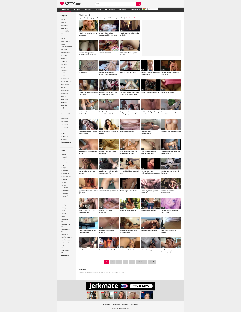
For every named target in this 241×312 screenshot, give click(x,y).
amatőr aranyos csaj (65, 251)
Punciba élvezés (65, 111)
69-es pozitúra (65, 173)
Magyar (147, 9)
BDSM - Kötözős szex (65, 32)
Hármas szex (64, 58)
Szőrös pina (64, 136)
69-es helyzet (64, 160)
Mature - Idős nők (66, 81)
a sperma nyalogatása (64, 186)
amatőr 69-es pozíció (65, 220)
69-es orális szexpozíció (64, 164)
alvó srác (63, 213)
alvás (62, 202)
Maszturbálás (65, 79)
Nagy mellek (64, 99)
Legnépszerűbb (94, 18)
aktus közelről (65, 190)
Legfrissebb (82, 18)
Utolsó (152, 262)
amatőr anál (64, 234)
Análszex (63, 22)
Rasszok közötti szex (65, 115)
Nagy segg (64, 102)
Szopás (63, 133)
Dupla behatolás (65, 52)
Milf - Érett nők (65, 90)
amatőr (63, 216)
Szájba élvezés (65, 119)
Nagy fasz (64, 96)
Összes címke (65, 255)
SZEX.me (72, 4)
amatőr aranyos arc (65, 247)
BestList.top (134, 304)
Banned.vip (116, 304)
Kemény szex (64, 61)
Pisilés (62, 108)
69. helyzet (64, 179)
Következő (141, 262)
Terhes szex (64, 139)
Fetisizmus (64, 55)
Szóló (62, 130)
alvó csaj (63, 205)
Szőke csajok (64, 124)
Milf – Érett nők (65, 93)
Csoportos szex (65, 42)
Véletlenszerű (131, 18)
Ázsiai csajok (64, 28)
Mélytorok (64, 87)
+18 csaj (63, 154)
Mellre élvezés (65, 84)
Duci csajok (64, 49)
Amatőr (63, 19)
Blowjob (63, 36)
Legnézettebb (107, 18)
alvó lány (63, 208)
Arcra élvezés (64, 25)
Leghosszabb (119, 18)
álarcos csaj (64, 193)
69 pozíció (64, 157)
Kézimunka (64, 64)
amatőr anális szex (66, 237)
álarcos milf (64, 196)
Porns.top (125, 304)
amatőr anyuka (65, 243)
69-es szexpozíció (66, 176)
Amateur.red (106, 304)
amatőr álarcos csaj (65, 225)
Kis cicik (63, 67)
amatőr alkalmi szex (65, 230)
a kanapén (64, 182)
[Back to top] (234, 306)
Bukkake (63, 39)
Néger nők (64, 105)
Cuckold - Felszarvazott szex (66, 45)
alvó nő (63, 210)
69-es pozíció (64, 170)
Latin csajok (64, 70)
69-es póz (63, 168)
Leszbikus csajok (66, 73)
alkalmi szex (64, 199)
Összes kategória (66, 142)
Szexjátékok (64, 121)
